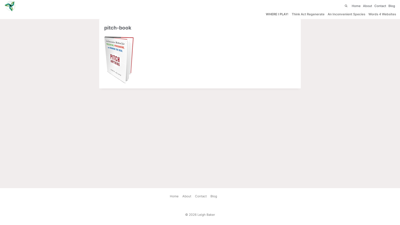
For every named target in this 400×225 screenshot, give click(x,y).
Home (356, 6)
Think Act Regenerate (308, 14)
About (367, 6)
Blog (391, 6)
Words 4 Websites (382, 14)
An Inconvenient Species (346, 14)
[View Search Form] (346, 6)
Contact (380, 6)
